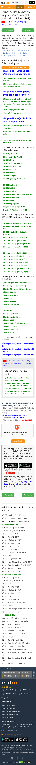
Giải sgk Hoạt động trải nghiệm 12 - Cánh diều (17, 653)
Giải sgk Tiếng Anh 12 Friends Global (15, 521)
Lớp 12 (19, 7)
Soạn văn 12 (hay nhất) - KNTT (13, 527)
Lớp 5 (16, 690)
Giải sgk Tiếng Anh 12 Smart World (14, 518)
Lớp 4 (11, 690)
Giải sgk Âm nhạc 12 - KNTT (12, 568)
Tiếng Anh (5, 698)
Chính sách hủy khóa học (10, 714)
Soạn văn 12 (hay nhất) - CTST (13, 577)
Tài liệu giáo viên (10, 676)
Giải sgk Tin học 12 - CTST (11, 606)
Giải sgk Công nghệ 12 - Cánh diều (14, 649)
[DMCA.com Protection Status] (25, 762)
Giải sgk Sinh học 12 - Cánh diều (13, 634)
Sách (26, 672)
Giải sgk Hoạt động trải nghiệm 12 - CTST (17, 609)
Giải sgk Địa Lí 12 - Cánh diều (12, 640)
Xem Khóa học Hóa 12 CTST (17, 67)
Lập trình (26, 694)
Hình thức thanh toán (9, 708)
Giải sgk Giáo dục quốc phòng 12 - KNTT (16, 565)
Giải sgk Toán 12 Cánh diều (12, 624)
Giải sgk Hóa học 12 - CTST (11, 590)
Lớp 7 (25, 690)
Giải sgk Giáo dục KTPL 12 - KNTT (14, 552)
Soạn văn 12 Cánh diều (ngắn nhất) (15, 621)
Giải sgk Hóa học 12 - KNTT (12, 540)
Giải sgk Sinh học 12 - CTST (11, 593)
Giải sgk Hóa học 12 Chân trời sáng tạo (16, 50)
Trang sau (27, 30)
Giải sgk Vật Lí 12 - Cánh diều (12, 627)
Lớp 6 (20, 690)
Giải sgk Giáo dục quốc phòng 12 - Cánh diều (16, 659)
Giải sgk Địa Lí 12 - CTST (10, 599)
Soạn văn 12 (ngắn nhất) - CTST (13, 581)
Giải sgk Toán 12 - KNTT (10, 534)
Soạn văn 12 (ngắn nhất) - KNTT (13, 531)
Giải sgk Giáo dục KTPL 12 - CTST (14, 602)
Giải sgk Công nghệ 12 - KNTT (12, 559)
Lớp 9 (3, 694)
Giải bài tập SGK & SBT (12, 672)
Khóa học (27, 676)
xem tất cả (18, 441)
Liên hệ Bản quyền (8, 717)
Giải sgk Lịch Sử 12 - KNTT (11, 546)
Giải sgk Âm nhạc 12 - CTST (12, 612)
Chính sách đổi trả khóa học (11, 711)
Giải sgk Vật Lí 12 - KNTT (10, 537)
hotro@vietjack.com (14, 735)
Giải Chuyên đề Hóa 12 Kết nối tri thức (16, 53)
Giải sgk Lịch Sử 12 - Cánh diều (13, 637)
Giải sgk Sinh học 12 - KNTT (12, 543)
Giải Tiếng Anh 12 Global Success (14, 515)
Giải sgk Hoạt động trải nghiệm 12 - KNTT (17, 562)
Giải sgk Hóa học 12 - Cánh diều (13, 630)
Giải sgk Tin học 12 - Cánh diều (13, 646)
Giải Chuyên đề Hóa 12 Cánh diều (14, 56)
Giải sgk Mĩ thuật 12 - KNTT (12, 571)
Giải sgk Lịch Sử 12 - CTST (11, 596)
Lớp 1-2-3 (5, 690)
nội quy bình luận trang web (18, 482)
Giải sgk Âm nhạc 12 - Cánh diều (13, 663)
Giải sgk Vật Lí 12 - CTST (10, 587)
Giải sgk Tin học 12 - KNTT (11, 556)
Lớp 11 (10, 7)
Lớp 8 (30, 690)
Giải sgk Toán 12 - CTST (10, 584)
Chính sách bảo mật (8, 705)
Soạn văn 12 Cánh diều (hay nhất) (14, 618)
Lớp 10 (8, 694)
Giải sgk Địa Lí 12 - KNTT (10, 549)
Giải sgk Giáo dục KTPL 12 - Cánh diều (16, 643)
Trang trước (8, 30)
